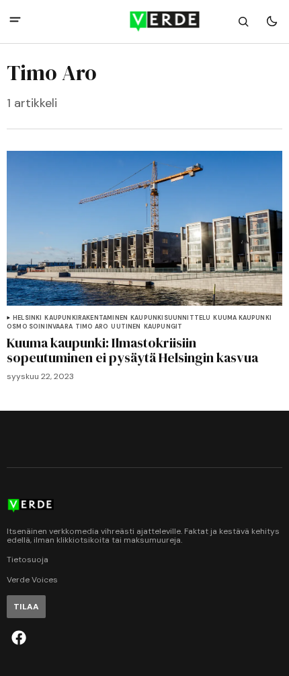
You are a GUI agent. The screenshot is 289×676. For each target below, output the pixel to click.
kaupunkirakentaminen (86, 318)
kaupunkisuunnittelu (170, 318)
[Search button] (243, 21)
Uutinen (125, 327)
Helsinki (27, 318)
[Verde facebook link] (19, 637)
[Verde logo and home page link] (144, 21)
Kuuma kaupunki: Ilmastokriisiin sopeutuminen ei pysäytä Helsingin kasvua (132, 350)
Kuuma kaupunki (242, 318)
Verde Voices (32, 580)
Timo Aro (91, 327)
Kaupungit (163, 327)
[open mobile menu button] (15, 21)
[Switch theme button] (271, 21)
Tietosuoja (27, 559)
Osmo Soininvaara (40, 327)
